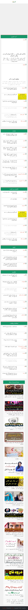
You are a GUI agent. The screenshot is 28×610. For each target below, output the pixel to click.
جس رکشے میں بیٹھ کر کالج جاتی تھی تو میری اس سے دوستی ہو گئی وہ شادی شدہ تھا (10, 309)
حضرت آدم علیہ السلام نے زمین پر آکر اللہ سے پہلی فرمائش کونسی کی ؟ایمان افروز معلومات (10, 368)
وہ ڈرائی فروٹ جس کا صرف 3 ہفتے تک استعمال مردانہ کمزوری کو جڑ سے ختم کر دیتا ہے (10, 182)
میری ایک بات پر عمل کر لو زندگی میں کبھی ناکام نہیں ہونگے (10, 289)
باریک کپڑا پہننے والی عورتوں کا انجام (10, 326)
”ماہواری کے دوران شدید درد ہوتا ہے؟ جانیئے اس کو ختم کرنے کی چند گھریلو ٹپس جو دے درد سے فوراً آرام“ (14, 503)
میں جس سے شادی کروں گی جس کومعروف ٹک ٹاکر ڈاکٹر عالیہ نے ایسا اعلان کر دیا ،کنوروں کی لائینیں (10, 258)
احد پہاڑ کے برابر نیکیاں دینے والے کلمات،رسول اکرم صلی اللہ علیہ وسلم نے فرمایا (14, 565)
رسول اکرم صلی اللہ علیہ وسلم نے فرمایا (14, 442)
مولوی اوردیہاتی (14, 79)
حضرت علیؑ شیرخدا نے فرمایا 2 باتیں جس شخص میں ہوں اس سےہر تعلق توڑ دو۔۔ (14, 601)
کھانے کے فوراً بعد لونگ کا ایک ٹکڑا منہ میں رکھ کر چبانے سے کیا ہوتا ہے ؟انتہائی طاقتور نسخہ (14, 397)
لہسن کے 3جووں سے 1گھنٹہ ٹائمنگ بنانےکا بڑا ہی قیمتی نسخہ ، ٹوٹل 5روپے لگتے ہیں (10, 155)
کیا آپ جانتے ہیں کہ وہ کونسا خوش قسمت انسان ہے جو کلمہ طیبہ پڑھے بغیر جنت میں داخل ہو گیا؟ (10, 354)
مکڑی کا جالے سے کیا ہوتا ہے (10, 107)
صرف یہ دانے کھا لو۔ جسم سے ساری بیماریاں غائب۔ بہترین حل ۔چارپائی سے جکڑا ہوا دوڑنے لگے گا (10, 142)
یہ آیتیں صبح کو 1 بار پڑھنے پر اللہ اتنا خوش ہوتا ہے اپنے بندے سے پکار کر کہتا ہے (10, 116)
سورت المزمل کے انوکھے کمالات (11, 346)
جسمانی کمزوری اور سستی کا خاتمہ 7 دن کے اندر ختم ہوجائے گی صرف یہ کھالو (9, 175)
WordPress (4, 608)
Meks (13, 608)
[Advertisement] (14, 20)
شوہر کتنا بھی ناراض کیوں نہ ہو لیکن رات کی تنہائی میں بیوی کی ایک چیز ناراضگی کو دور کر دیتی (14, 534)
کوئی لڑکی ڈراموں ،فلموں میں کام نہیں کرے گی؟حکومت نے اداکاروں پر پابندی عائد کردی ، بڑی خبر (10, 265)
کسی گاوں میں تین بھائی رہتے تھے (10, 94)
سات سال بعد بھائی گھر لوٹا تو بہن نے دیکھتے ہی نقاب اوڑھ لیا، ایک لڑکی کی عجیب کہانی (9, 316)
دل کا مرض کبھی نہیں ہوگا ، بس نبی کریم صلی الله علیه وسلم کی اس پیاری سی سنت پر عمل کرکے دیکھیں (14, 413)
